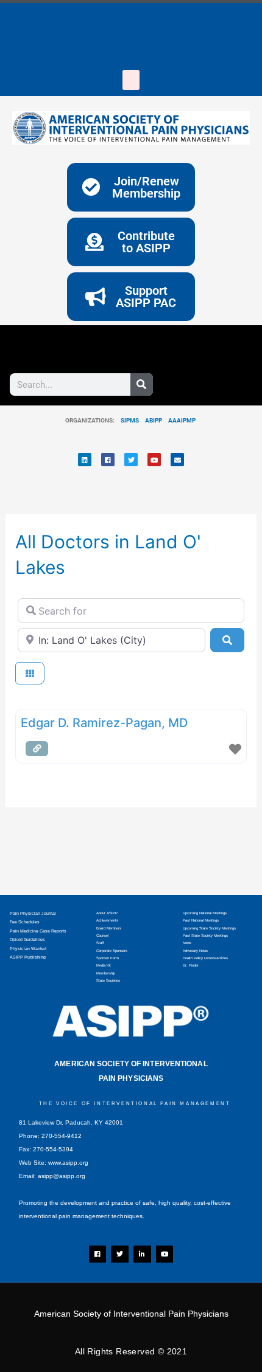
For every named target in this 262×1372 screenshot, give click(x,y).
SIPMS (127, 420)
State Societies (108, 980)
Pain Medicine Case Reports (38, 931)
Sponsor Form (107, 958)
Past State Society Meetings (205, 935)
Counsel (102, 935)
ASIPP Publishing (28, 957)
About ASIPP (107, 913)
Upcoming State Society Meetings (209, 928)
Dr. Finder (191, 965)
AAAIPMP (182, 420)
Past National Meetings (201, 920)
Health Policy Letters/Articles (205, 958)
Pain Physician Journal (33, 913)
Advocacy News (195, 951)
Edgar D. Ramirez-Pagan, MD (104, 722)
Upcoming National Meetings (205, 913)
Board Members (108, 928)
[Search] (141, 384)
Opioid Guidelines (27, 939)
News (187, 943)
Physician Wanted (28, 948)
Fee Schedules (25, 922)
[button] (131, 80)
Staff (100, 943)
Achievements (107, 920)
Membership (105, 973)
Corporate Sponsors (111, 951)
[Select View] (29, 673)
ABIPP (153, 420)
